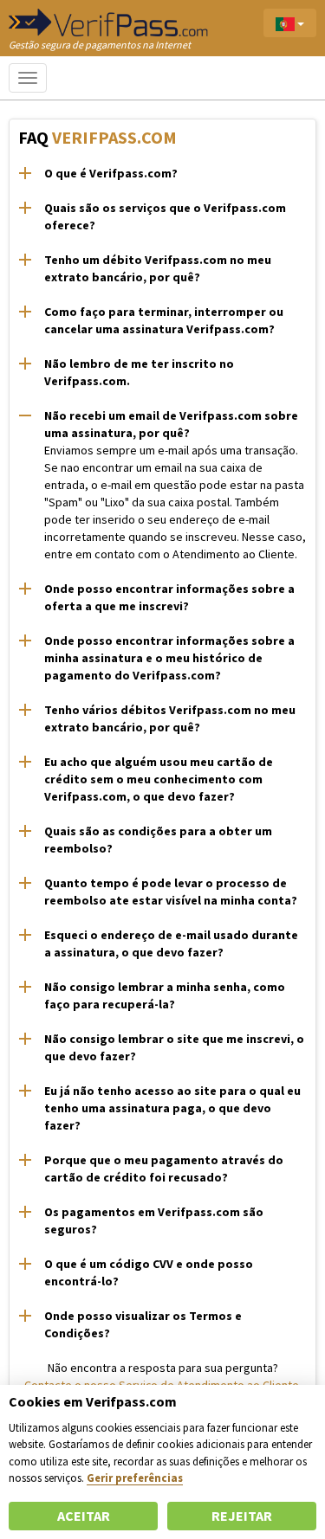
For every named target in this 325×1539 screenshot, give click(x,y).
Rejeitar (241, 1515)
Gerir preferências (135, 1477)
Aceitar (83, 1515)
